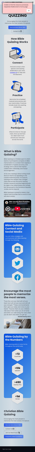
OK (29, 10)
